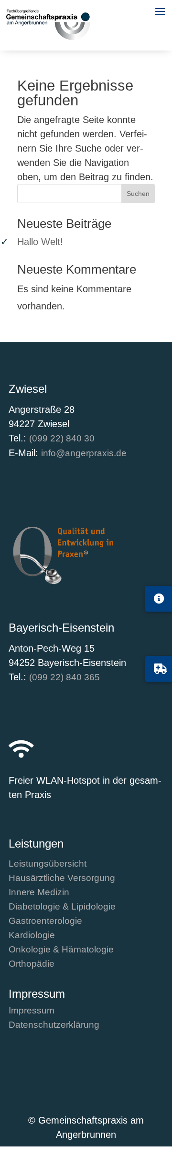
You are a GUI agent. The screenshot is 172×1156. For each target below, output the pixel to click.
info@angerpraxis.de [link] (84, 453)
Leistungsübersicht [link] (47, 864)
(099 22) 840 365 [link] (64, 677)
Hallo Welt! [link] (40, 241)
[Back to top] (162, 1098)
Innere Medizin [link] (39, 893)
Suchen (138, 193)
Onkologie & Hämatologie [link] (61, 950)
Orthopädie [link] (31, 965)
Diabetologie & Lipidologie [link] (62, 907)
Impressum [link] (31, 1011)
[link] (48, 36)
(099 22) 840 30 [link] (62, 438)
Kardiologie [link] (32, 936)
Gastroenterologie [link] (45, 922)
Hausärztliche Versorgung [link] (62, 879)
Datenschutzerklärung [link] (54, 1026)
